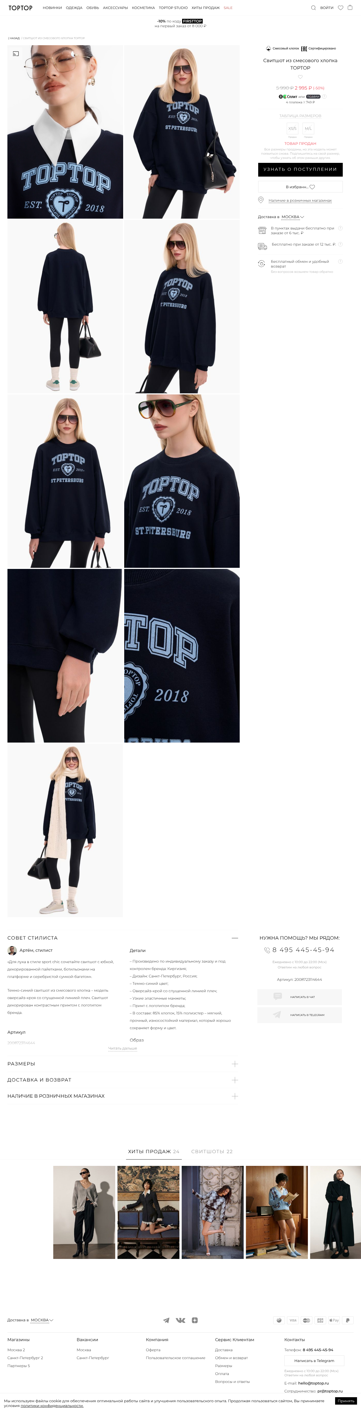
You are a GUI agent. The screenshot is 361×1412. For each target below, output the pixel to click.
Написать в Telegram (314, 1360)
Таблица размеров (300, 116)
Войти (327, 8)
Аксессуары (115, 8)
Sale (228, 8)
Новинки (52, 8)
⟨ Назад (14, 38)
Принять (346, 1401)
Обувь (92, 8)
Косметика (143, 8)
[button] (122, 938)
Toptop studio (173, 8)
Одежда (74, 8)
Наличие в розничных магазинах (300, 200)
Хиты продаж (206, 8)
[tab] (154, 1154)
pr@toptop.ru (330, 1391)
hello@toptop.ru (313, 1383)
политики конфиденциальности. (52, 1405)
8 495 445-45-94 (318, 1349)
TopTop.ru (20, 8)
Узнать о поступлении (300, 169)
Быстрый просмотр (84, 1248)
